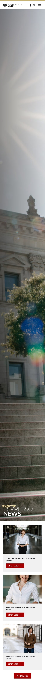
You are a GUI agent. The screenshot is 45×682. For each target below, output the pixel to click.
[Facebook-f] (30, 5)
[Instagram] (34, 5)
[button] (40, 5)
